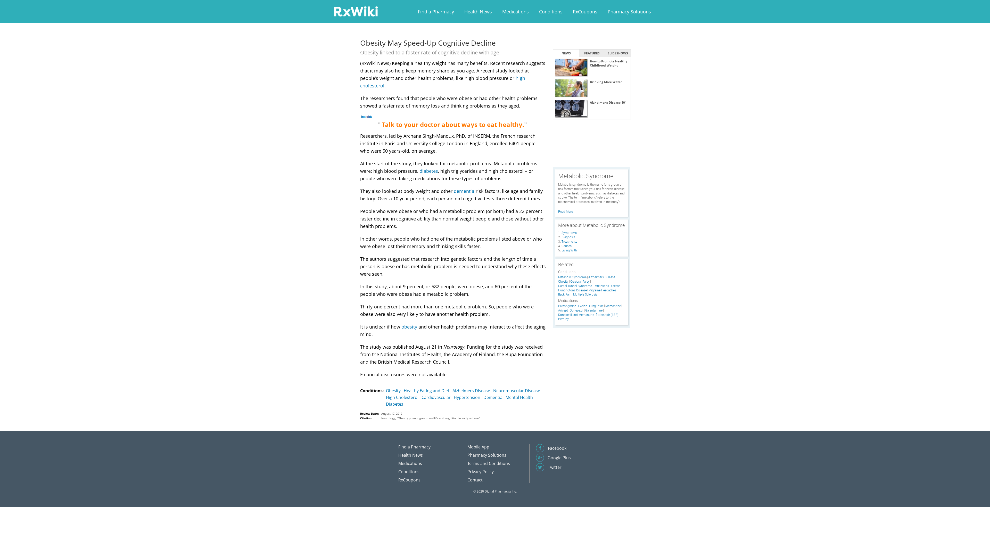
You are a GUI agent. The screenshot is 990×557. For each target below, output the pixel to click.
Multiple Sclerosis (585, 294)
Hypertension (467, 397)
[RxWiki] (356, 11)
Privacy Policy (480, 471)
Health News (478, 12)
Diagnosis (568, 237)
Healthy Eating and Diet (426, 391)
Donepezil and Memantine (576, 314)
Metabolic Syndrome (572, 277)
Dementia (492, 397)
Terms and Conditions (488, 463)
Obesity (393, 391)
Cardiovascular (436, 397)
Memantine (613, 306)
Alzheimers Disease (471, 391)
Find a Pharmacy (436, 12)
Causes (567, 246)
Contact (475, 480)
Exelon (582, 306)
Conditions (551, 12)
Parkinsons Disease (607, 285)
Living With (569, 250)
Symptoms (569, 233)
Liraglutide (596, 306)
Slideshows (618, 53)
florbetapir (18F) (607, 314)
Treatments (569, 241)
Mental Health (519, 397)
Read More (565, 211)
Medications (515, 12)
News (566, 53)
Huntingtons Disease (572, 290)
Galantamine (594, 310)
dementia (464, 191)
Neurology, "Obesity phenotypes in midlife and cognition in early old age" (430, 418)
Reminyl (564, 318)
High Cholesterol (402, 397)
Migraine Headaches (602, 290)
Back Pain (564, 294)
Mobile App (478, 447)
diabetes (428, 171)
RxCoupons (585, 12)
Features (592, 53)
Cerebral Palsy (580, 281)
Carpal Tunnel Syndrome (575, 285)
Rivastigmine (567, 306)
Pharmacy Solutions (629, 12)
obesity (409, 327)
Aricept (563, 310)
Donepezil (576, 310)
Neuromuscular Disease (516, 391)
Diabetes (394, 404)
